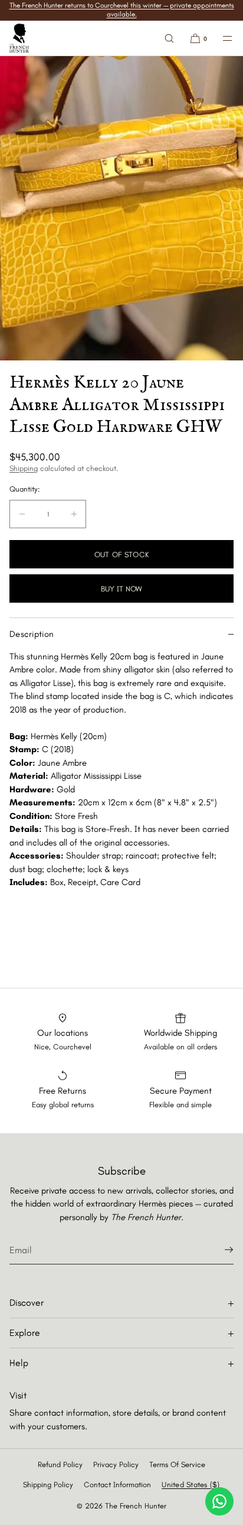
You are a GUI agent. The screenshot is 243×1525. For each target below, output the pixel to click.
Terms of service (177, 1464)
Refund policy (60, 1464)
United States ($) (190, 1484)
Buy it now (121, 588)
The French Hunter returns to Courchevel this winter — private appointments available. (121, 9)
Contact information (117, 1484)
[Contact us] (219, 1501)
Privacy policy (116, 1464)
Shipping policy (48, 1484)
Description (31, 634)
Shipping (23, 468)
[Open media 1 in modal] (121, 208)
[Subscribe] (219, 1249)
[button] (169, 38)
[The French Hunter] (19, 38)
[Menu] (221, 38)
